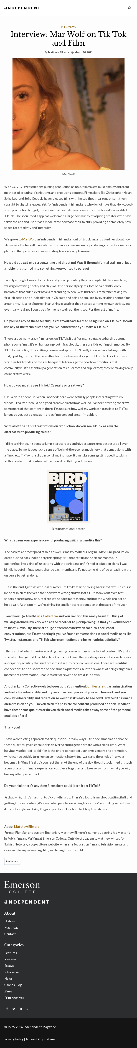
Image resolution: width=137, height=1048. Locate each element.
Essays (9, 965)
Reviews (10, 959)
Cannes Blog (13, 985)
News (8, 978)
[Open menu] (121, 8)
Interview (12, 861)
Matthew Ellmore (58, 52)
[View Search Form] (129, 8)
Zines (8, 991)
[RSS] (27, 1009)
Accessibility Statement (42, 1039)
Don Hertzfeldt (96, 686)
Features (10, 953)
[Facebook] (7, 1009)
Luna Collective (46, 616)
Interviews (68, 27)
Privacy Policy (14, 1039)
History (9, 921)
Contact (10, 934)
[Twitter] (14, 1009)
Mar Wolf (28, 239)
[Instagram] (20, 1009)
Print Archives (14, 998)
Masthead (11, 927)
